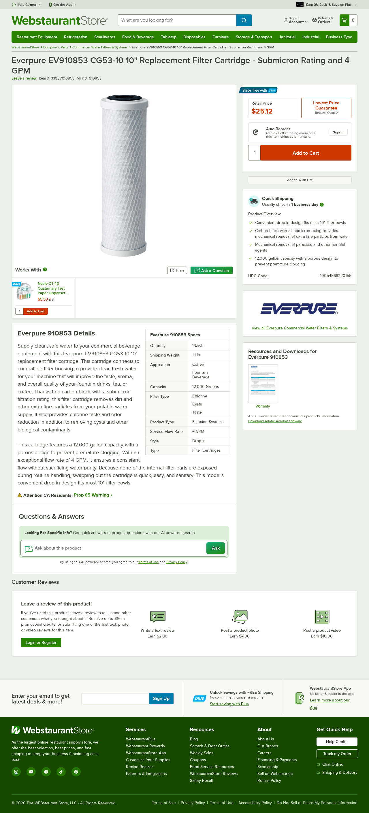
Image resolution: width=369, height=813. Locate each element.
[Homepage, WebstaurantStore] (60, 20)
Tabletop (168, 37)
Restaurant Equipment (37, 37)
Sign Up (161, 698)
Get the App (62, 5)
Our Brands (267, 746)
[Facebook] (46, 771)
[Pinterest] (76, 771)
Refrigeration (75, 37)
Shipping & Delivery (339, 772)
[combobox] (177, 20)
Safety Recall (201, 780)
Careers (264, 753)
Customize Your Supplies (148, 760)
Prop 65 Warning (91, 495)
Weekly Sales (201, 753)
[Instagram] (16, 771)
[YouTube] (31, 771)
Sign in (338, 132)
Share (180, 270)
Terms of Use (149, 562)
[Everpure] (299, 309)
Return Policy (269, 780)
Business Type (339, 37)
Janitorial (287, 37)
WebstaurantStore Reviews (214, 773)
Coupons (198, 760)
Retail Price (261, 103)
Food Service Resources (212, 767)
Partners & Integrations (146, 773)
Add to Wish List (299, 180)
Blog (194, 739)
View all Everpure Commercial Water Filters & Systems (300, 328)
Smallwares (104, 37)
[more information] (321, 204)
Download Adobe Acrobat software (275, 421)
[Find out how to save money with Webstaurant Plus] (17, 284)
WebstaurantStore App (146, 753)
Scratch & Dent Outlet (209, 746)
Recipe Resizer (139, 767)
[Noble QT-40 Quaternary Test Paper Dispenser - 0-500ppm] (43, 298)
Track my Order (337, 753)
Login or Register (41, 642)
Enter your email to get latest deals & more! (40, 698)
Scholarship (267, 767)
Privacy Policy (176, 562)
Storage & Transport (254, 37)
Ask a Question (215, 270)
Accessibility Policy (255, 803)
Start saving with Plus (229, 703)
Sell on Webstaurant (275, 773)
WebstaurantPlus (141, 739)
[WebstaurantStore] (59, 730)
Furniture (220, 37)
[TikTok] (61, 771)
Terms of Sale (164, 803)
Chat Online (332, 764)
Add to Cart (35, 311)
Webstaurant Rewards (145, 746)
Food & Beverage (138, 37)
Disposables (194, 37)
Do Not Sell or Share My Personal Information (317, 803)
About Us (265, 739)
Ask (216, 548)
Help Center (27, 5)
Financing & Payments (277, 760)
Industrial (310, 37)
